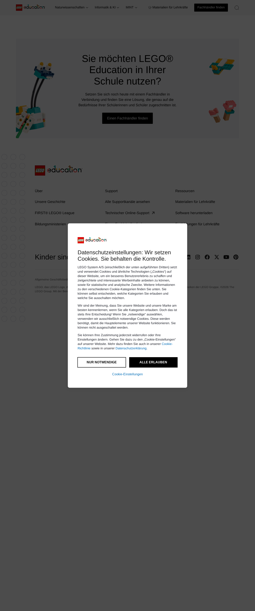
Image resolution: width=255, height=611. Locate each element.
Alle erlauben (153, 362)
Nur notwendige (102, 362)
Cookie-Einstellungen (127, 374)
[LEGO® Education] (92, 240)
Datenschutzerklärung (131, 348)
